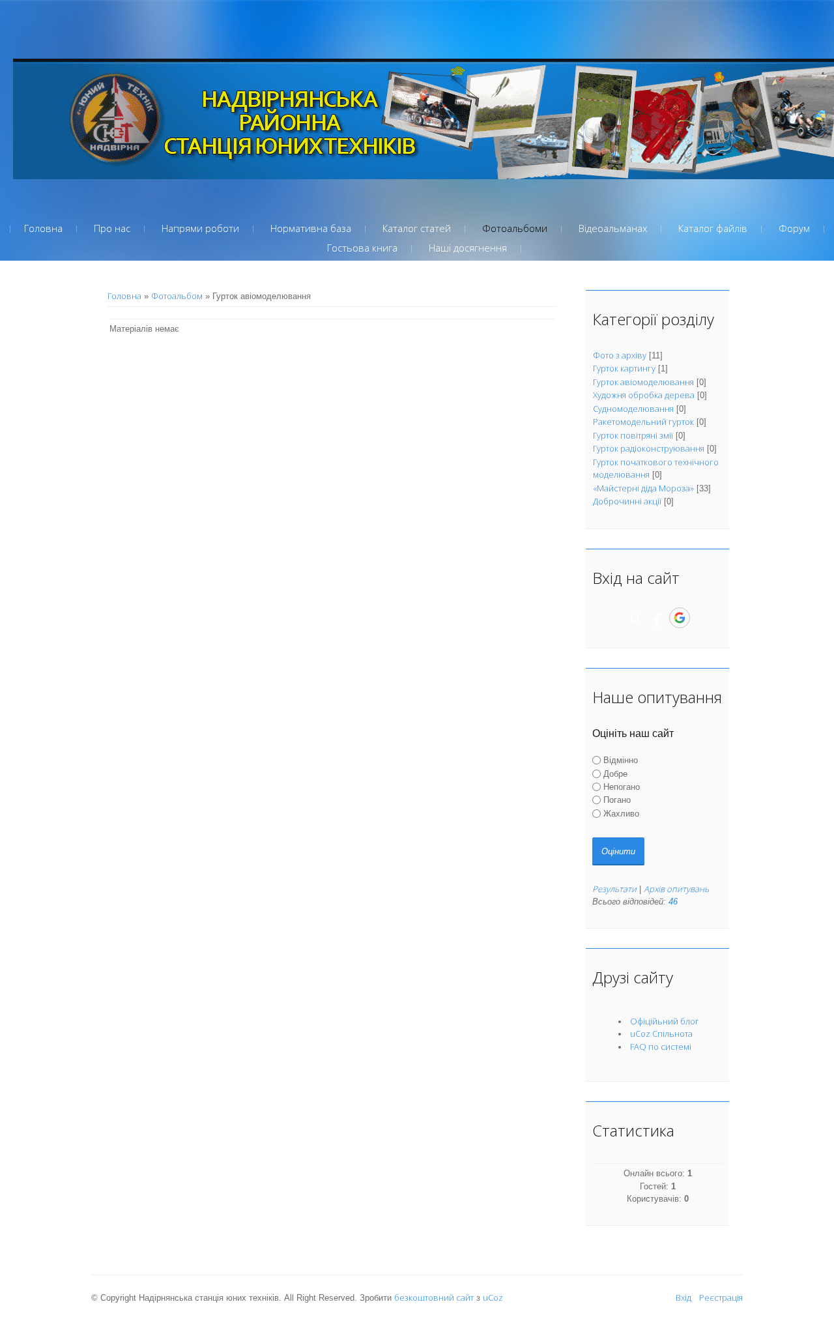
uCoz (493, 1297)
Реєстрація (721, 1297)
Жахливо (621, 813)
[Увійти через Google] (679, 617)
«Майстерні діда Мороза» (643, 488)
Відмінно (620, 760)
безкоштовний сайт (434, 1297)
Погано (617, 800)
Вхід (683, 1297)
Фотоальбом (177, 296)
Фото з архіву (619, 355)
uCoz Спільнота (661, 1033)
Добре (615, 774)
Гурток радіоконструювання (648, 448)
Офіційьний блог (664, 1021)
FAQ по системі (660, 1046)
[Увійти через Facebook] (657, 618)
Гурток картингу (624, 368)
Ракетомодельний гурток (643, 421)
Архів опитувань (676, 889)
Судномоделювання (633, 408)
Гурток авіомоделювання (643, 382)
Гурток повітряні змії (633, 435)
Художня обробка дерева (644, 395)
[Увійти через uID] (634, 618)
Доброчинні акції (627, 501)
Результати (614, 889)
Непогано (621, 787)
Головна (124, 296)
